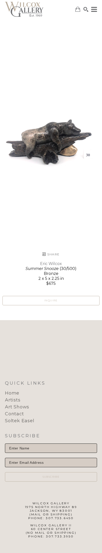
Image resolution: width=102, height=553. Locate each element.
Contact (14, 414)
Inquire (51, 300)
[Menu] (94, 9)
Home (12, 393)
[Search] (85, 9)
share (52, 254)
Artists (13, 400)
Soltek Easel (19, 421)
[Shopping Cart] (77, 9)
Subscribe (51, 476)
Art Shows (17, 407)
